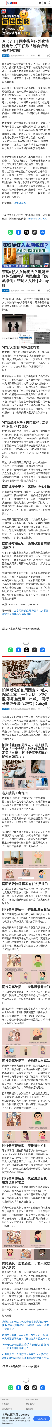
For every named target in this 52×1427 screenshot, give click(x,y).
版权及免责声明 (32, 1399)
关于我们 (5, 1404)
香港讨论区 (20, 203)
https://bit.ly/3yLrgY (38, 218)
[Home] (12, 2)
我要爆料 (29, 1409)
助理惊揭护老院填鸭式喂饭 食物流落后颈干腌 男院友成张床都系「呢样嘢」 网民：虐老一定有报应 (25, 1325)
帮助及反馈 (30, 1404)
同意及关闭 (41, 1419)
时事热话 (6, 56)
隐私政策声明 (7, 1409)
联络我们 (5, 1399)
